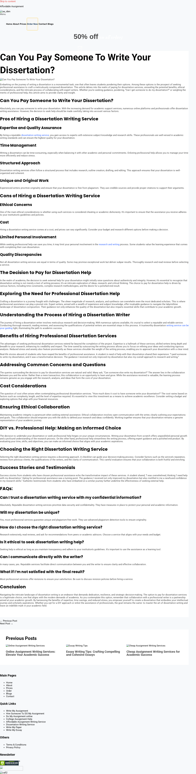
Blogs (50, 24)
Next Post (6, 623)
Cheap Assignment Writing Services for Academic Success (153, 653)
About (16, 24)
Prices (23, 24)
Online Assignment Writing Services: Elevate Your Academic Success (30, 653)
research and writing (109, 244)
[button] (98, 14)
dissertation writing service (35, 135)
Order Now (32, 24)
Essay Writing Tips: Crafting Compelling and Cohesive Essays (93, 653)
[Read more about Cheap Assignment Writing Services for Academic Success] (145, 645)
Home (9, 24)
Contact (43, 24)
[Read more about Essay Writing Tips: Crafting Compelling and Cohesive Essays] (77, 645)
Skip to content (8, 1)
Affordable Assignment (12, 6)
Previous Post (8, 620)
